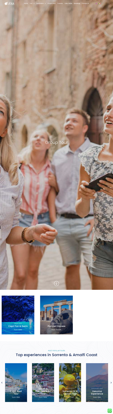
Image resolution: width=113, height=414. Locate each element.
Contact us (85, 3)
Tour (31, 3)
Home (26, 3)
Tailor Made (68, 3)
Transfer (60, 3)
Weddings (77, 3)
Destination (40, 3)
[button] (2, 383)
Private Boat (52, 3)
